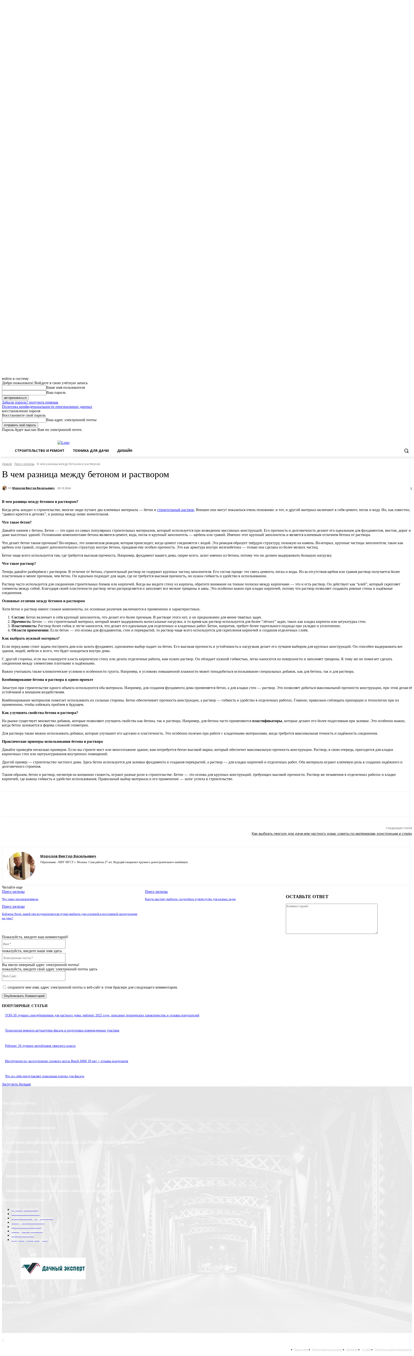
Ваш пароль (56, 392)
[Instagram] (42, 869)
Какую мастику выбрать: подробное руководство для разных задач (190, 899)
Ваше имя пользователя (65, 387)
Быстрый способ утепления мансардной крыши (40, 1161)
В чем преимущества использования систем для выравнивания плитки (57, 1113)
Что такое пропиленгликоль (20, 899)
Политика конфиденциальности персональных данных (47, 407)
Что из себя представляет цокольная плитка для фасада (44, 1076)
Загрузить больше (16, 1084)
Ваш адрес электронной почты (71, 420)
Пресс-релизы (24, 464)
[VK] (141, 804)
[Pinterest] (55, 804)
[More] (158, 804)
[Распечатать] (107, 804)
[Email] (90, 804)
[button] (406, 450)
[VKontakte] (59, 869)
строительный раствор (175, 510)
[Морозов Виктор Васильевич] (5, 488)
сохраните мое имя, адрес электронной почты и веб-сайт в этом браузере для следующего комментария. (93, 987)
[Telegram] (124, 804)
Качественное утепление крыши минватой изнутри (43, 1176)
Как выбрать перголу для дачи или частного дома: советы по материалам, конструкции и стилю (332, 833)
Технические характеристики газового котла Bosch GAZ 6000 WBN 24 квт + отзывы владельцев (75, 1142)
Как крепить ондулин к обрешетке (30, 1127)
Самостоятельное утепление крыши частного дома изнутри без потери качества (63, 1190)
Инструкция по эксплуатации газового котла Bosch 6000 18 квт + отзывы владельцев (66, 1061)
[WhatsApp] (72, 804)
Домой (7, 464)
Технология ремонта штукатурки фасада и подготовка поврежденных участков (62, 1030)
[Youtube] (67, 869)
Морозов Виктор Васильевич (33, 488)
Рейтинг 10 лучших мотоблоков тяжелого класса (40, 1046)
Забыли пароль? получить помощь (30, 402)
